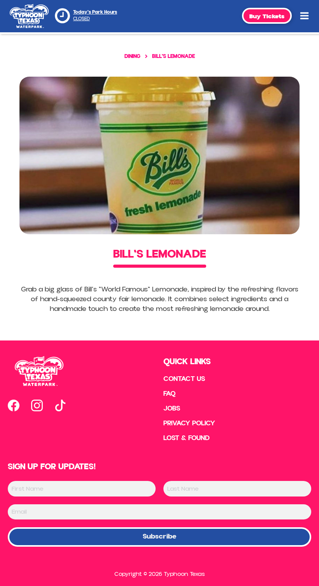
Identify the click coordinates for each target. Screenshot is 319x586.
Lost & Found (186, 438)
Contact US (184, 378)
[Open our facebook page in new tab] (13, 405)
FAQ (169, 393)
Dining (132, 56)
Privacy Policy (189, 423)
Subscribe (159, 536)
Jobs (171, 408)
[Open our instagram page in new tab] (37, 405)
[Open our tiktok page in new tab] (60, 405)
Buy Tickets (266, 16)
